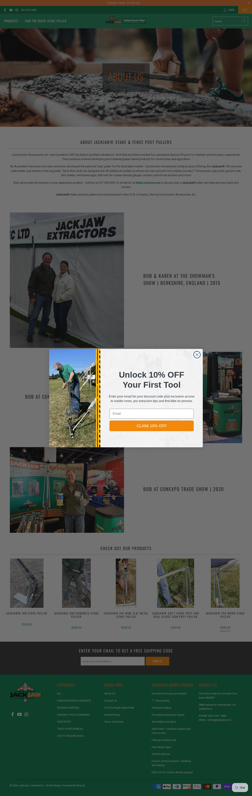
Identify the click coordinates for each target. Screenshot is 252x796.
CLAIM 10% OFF (152, 426)
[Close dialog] (197, 354)
